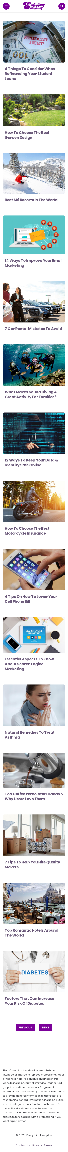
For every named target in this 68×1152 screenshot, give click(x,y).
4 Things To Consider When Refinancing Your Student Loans (30, 73)
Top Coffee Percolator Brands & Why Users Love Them (34, 796)
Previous (25, 1027)
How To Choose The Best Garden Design (27, 135)
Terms (48, 1145)
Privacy (37, 1145)
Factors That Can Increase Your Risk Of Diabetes (29, 1001)
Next (45, 1027)
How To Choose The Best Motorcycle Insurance (27, 531)
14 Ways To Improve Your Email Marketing (34, 263)
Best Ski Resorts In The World (31, 199)
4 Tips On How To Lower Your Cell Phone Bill (31, 599)
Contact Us (23, 1145)
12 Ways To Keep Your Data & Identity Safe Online (31, 463)
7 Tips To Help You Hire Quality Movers (32, 864)
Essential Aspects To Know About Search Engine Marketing (29, 663)
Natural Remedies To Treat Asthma (30, 735)
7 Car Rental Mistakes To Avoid (33, 328)
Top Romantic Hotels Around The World (31, 933)
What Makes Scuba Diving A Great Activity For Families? (31, 394)
